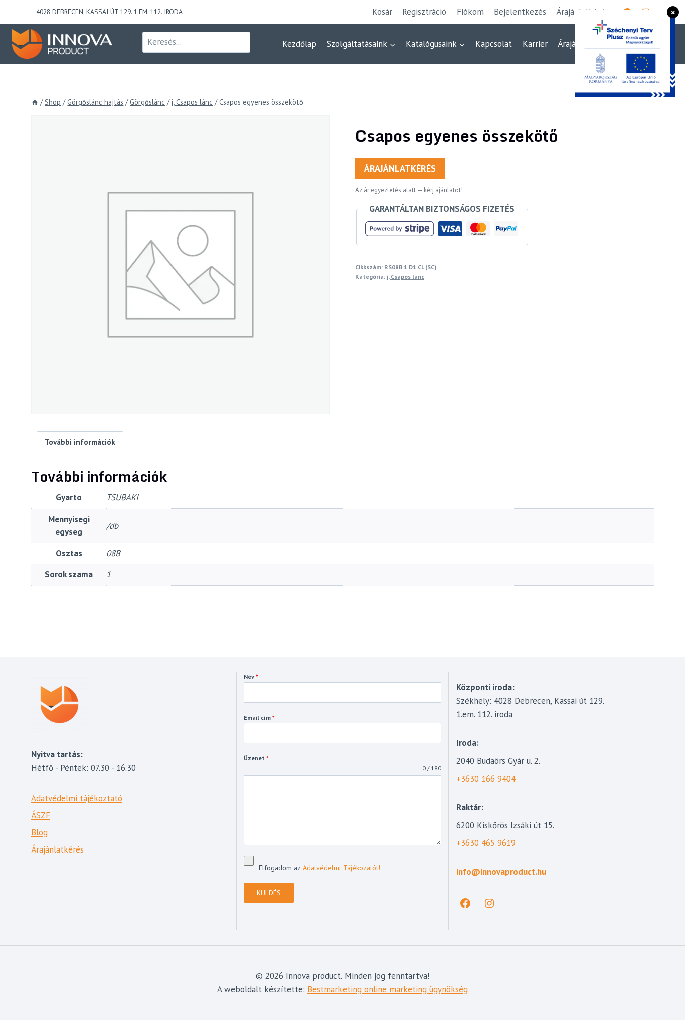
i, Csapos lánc (405, 276)
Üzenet (256, 758)
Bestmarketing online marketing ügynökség (387, 989)
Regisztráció (424, 11)
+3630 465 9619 (486, 842)
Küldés (269, 892)
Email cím (259, 717)
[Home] (34, 102)
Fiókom (470, 11)
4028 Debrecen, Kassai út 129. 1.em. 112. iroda (109, 11)
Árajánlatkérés (400, 168)
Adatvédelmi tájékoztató (76, 798)
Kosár (382, 11)
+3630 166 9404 (486, 778)
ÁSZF (40, 815)
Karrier (535, 43)
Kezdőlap (299, 43)
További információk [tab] (80, 442)
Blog (39, 832)
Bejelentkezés (520, 11)
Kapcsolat (493, 43)
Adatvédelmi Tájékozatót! (341, 867)
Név (251, 677)
